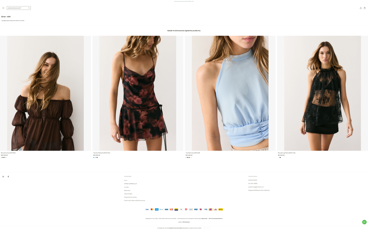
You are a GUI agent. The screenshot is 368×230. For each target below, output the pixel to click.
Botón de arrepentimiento (216, 218)
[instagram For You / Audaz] (3, 176)
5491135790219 (252, 180)
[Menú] (3, 8)
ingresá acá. (204, 218)
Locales (126, 187)
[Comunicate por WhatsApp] (364, 222)
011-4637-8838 (252, 183)
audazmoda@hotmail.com (256, 187)
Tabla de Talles (128, 194)
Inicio (125, 180)
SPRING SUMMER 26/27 (130, 183)
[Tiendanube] (184, 222)
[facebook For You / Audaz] (8, 176)
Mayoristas (127, 190)
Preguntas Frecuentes (130, 197)
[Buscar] (29, 8)
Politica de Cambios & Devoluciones (134, 200)
